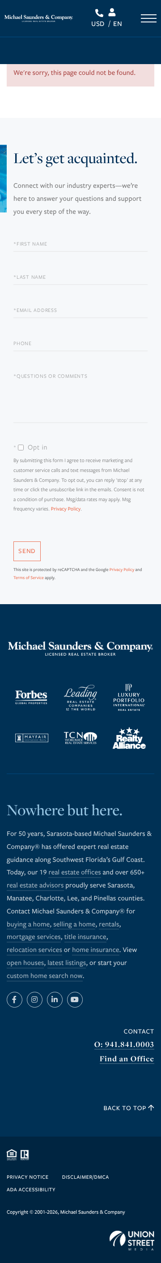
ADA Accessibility (31, 1190)
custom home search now (45, 976)
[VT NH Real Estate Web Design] (132, 1240)
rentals (109, 925)
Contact (139, 1031)
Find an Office (127, 1059)
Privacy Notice (28, 1178)
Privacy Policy (66, 509)
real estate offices (74, 873)
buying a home (28, 925)
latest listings (66, 963)
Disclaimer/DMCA (85, 1178)
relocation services (34, 950)
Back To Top (126, 1108)
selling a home (74, 925)
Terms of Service (28, 577)
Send (27, 551)
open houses (25, 963)
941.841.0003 (100, 13)
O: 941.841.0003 (124, 1044)
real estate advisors (35, 886)
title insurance (85, 937)
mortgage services (34, 937)
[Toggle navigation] (149, 18)
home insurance (95, 950)
